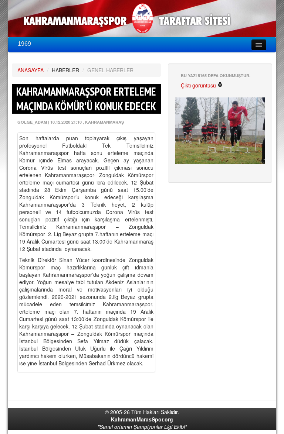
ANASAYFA (30, 70)
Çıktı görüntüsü (199, 85)
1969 (24, 44)
